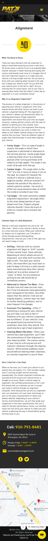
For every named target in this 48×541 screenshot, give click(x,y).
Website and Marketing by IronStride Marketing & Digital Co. (24, 536)
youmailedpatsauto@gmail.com (21, 450)
